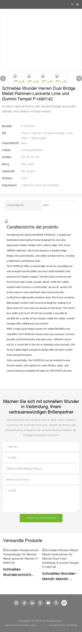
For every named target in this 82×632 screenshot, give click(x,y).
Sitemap (43, 625)
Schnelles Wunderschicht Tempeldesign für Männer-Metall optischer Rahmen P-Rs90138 (20, 572)
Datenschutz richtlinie (63, 625)
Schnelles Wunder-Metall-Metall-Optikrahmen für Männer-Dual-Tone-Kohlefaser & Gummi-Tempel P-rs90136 (59, 576)
